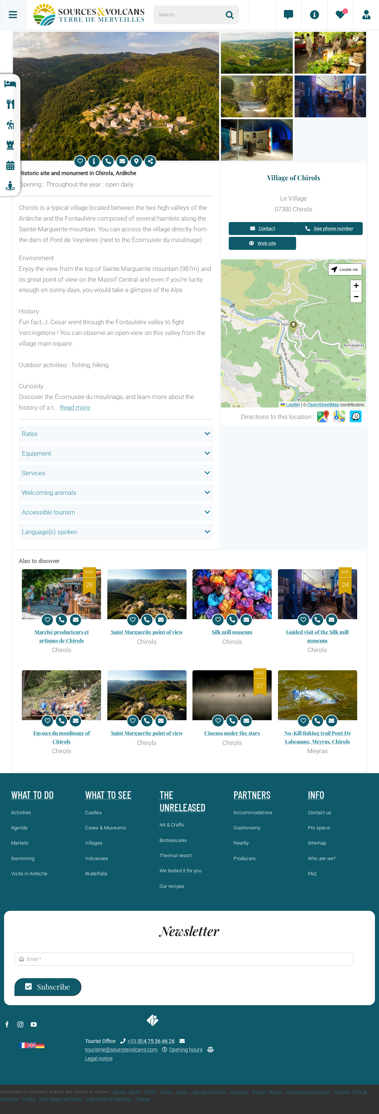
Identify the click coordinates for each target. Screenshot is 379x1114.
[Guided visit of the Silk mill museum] (318, 594)
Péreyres (341, 1092)
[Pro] (366, 15)
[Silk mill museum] (232, 594)
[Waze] (356, 417)
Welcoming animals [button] (49, 492)
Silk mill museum (232, 631)
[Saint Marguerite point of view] (147, 594)
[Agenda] (10, 165)
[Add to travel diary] (80, 161)
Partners (252, 794)
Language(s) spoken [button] (49, 532)
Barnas (119, 1092)
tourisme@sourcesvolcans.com (121, 1050)
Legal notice (99, 1058)
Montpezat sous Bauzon (308, 1092)
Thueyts (142, 1099)
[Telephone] (108, 161)
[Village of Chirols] (116, 34)
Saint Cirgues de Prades (61, 1099)
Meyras (276, 1092)
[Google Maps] (323, 417)
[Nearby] (10, 186)
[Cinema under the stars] (232, 695)
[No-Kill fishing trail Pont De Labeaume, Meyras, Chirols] (318, 695)
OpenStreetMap (323, 404)
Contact (267, 228)
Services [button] (34, 473)
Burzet (135, 1092)
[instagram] (20, 1024)
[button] (293, 326)
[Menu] (13, 15)
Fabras (166, 1092)
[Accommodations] (10, 84)
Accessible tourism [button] (48, 512)
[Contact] (288, 15)
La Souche (239, 1092)
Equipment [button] (36, 453)
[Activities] (10, 125)
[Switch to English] (31, 1045)
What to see (108, 794)
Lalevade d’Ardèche (208, 1092)
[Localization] (136, 161)
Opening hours (185, 1050)
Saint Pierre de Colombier (109, 1099)
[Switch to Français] (23, 1045)
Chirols (150, 1092)
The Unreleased (182, 800)
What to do (32, 794)
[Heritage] (10, 145)
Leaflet (292, 404)
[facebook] (7, 1024)
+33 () (151, 1041)
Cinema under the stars (232, 732)
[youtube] (34, 1024)
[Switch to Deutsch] (40, 1045)
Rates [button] (30, 433)
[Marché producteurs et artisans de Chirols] (61, 594)
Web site (267, 243)
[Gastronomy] (10, 104)
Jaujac (182, 1092)
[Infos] (314, 15)
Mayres (259, 1092)
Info (316, 794)
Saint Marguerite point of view (147, 631)
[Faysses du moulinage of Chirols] (61, 695)
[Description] (94, 161)
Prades (29, 1099)
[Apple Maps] (339, 417)
